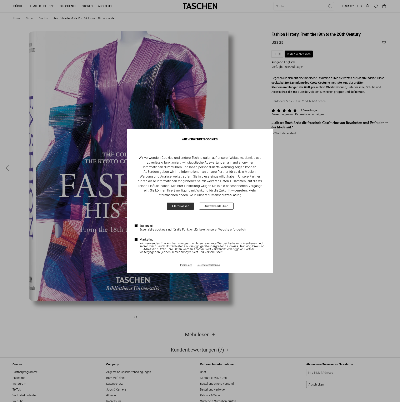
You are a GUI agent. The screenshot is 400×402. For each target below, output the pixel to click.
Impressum (186, 265)
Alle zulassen (180, 206)
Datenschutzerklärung (208, 265)
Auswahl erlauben (216, 206)
